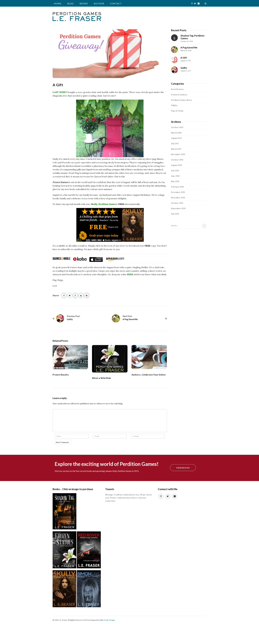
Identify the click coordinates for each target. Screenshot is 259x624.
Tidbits (174, 105)
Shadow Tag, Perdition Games (192, 37)
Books (84, 3)
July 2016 (175, 170)
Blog (70, 3)
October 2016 (177, 160)
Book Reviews (177, 89)
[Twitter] (195, 2)
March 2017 (176, 149)
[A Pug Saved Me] (116, 318)
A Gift (183, 57)
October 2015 (177, 203)
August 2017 (176, 138)
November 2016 (178, 154)
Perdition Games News (181, 100)
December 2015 (178, 192)
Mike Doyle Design (107, 620)
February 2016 (177, 187)
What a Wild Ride (101, 378)
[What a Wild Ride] (109, 358)
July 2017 (175, 143)
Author (99, 3)
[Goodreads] (198, 2)
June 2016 (175, 176)
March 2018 (176, 133)
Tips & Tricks (177, 111)
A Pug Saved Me (130, 319)
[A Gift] (174, 59)
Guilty (70, 319)
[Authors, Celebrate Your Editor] (149, 357)
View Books (183, 467)
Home (57, 3)
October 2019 (177, 127)
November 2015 (178, 197)
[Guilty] (60, 318)
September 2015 (178, 208)
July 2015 (175, 214)
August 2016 (176, 165)
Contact (116, 3)
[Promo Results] (70, 357)
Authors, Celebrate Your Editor (149, 374)
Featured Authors (179, 94)
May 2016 (175, 181)
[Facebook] (191, 2)
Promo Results (61, 374)
